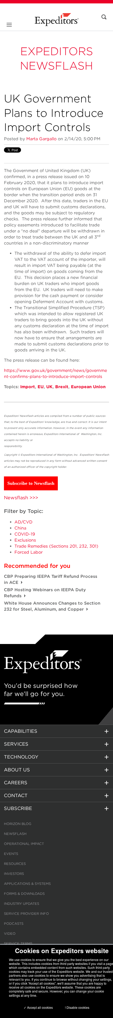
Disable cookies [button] (77, 1007)
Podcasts (13, 924)
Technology (21, 757)
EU (41, 386)
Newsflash (15, 834)
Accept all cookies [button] (39, 1007)
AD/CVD (23, 522)
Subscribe (18, 808)
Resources (15, 864)
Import (27, 386)
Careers (15, 782)
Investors (14, 874)
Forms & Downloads (24, 894)
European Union (88, 386)
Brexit (61, 386)
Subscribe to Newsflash (30, 483)
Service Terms (18, 944)
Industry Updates (21, 904)
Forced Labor (28, 552)
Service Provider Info (26, 914)
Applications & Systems (27, 884)
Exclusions (25, 540)
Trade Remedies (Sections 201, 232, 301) (56, 546)
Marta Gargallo (41, 138)
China (20, 528)
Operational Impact (24, 844)
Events (11, 854)
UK (49, 386)
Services (16, 744)
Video (10, 934)
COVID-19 (24, 534)
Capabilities (20, 731)
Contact (16, 795)
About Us (17, 769)
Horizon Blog (17, 824)
